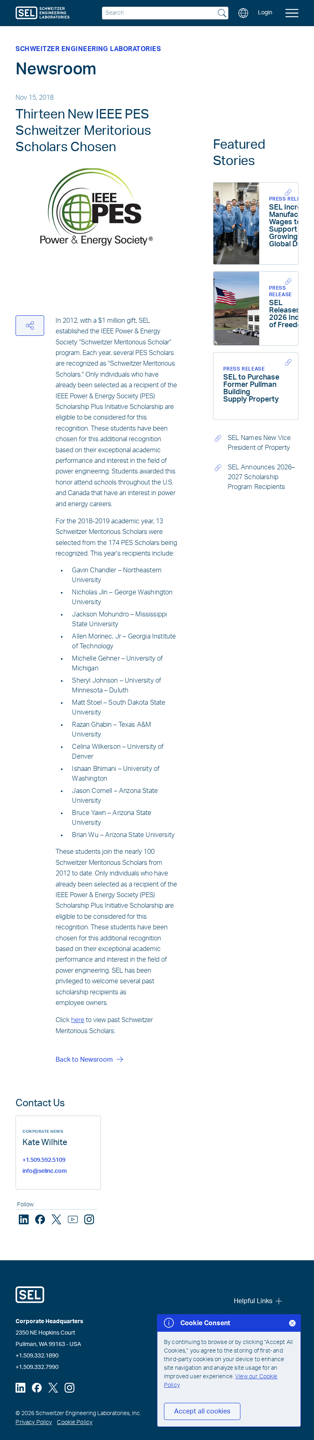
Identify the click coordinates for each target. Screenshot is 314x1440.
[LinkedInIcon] (24, 1219)
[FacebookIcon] (40, 1219)
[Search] (222, 14)
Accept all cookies (202, 1411)
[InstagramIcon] (89, 1219)
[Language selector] (243, 13)
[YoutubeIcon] (73, 1219)
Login (265, 13)
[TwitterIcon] (56, 1219)
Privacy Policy (34, 1422)
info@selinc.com (44, 1171)
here (77, 1020)
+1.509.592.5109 (43, 1160)
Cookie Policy (74, 1422)
